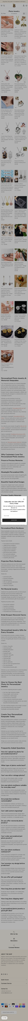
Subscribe (14, 520)
